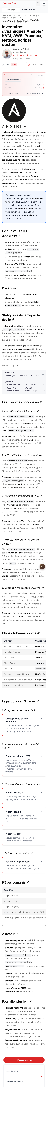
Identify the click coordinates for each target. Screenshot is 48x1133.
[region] (24, 382)
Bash (12, 603)
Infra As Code (14, 16)
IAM (16, 487)
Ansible (5, 18)
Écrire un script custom (16, 1040)
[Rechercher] (38, 3)
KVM (19, 172)
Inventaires (14, 18)
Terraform (35, 156)
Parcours (7, 75)
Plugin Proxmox (12, 1029)
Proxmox (35, 176)
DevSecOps (9, 3)
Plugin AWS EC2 (12, 1018)
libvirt (14, 172)
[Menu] (44, 3)
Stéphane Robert (21, 49)
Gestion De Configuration (32, 16)
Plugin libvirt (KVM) (14, 1008)
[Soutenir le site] (42, 566)
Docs (4, 16)
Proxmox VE (12, 505)
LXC (15, 508)
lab (18, 430)
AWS (35, 172)
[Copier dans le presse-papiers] (42, 373)
